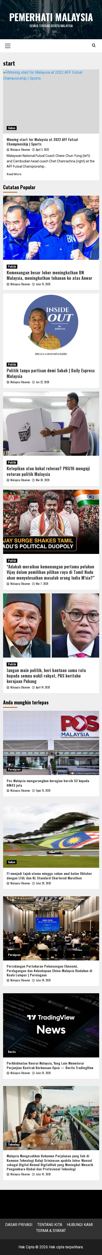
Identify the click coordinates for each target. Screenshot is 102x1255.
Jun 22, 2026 (42, 382)
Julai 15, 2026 (43, 284)
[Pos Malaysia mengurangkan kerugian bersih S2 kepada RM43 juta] (51, 743)
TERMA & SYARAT (51, 1230)
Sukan (11, 128)
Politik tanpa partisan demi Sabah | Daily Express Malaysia (51, 373)
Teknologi (14, 1144)
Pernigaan (14, 769)
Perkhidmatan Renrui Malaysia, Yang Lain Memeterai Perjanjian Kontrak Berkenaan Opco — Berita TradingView (50, 1065)
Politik (12, 266)
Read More (14, 174)
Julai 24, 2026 (43, 980)
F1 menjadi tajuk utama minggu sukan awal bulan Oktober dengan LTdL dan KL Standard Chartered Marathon (49, 875)
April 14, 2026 (43, 687)
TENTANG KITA (49, 1224)
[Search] (94, 45)
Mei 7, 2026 (42, 584)
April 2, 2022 (42, 149)
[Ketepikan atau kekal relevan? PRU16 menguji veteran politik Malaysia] (51, 424)
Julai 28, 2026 (43, 883)
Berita (12, 1052)
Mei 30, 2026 (43, 480)
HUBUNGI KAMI (80, 1224)
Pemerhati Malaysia (51, 17)
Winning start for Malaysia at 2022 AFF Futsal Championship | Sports (42, 142)
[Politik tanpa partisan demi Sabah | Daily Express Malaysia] (51, 326)
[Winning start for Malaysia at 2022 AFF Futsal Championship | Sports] (51, 101)
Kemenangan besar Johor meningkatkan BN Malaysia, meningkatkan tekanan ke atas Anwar (49, 275)
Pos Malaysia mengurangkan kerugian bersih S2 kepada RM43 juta (48, 782)
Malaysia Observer (20, 149)
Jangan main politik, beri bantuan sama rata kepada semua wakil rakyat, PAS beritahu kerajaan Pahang (46, 675)
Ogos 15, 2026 (43, 790)
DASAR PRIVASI (18, 1224)
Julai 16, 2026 (43, 1073)
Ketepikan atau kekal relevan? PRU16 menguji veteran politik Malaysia (48, 471)
